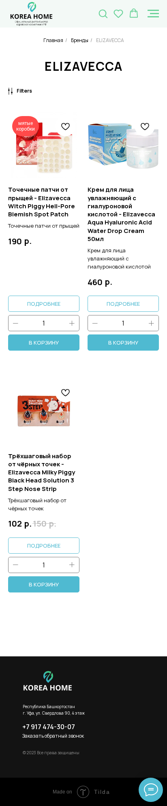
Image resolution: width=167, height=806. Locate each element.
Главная (53, 40)
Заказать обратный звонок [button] (53, 735)
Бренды (79, 40)
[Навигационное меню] (153, 14)
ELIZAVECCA (110, 40)
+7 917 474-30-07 (48, 726)
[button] (103, 13)
